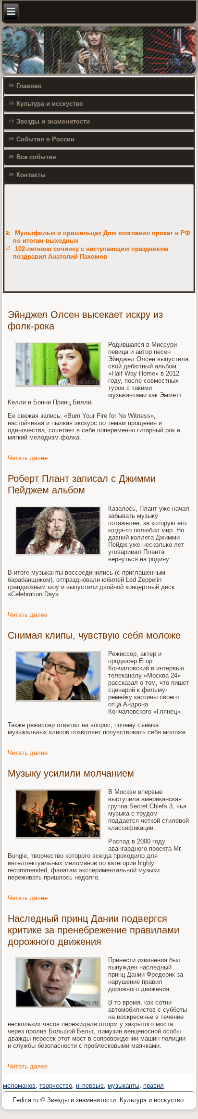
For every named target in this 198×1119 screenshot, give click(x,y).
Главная (28, 85)
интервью (90, 1085)
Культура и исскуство (49, 103)
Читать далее (28, 458)
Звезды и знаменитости (53, 121)
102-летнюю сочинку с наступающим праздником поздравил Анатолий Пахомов (91, 252)
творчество (55, 1085)
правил (153, 1085)
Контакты (31, 174)
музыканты (123, 1085)
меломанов (19, 1085)
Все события (36, 157)
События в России (45, 139)
